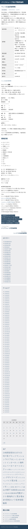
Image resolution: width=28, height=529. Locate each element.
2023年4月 (6, 364)
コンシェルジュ (17, 472)
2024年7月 (6, 337)
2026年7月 (6, 293)
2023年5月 (6, 362)
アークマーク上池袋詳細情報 (11, 517)
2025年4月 (6, 320)
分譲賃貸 (14, 490)
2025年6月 (6, 317)
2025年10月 (7, 309)
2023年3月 (6, 366)
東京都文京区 (7, 258)
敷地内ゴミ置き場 (5, 223)
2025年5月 (6, 319)
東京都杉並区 (7, 261)
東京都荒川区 (7, 276)
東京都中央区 (7, 243)
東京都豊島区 (7, 280)
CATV (11, 215)
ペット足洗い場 (11, 487)
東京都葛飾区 (7, 278)
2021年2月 (6, 412)
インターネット (5, 219)
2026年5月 (6, 297)
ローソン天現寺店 (5, 198)
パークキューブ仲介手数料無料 (12, 2)
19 (10, 433)
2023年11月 (7, 351)
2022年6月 (6, 382)
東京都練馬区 (7, 274)
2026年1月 (6, 304)
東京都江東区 (7, 267)
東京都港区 (4, 9)
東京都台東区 (7, 250)
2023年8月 (6, 357)
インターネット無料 (15, 462)
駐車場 (18, 500)
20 (13, 433)
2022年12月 (7, 371)
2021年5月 (6, 406)
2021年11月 (6, 395)
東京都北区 (7, 247)
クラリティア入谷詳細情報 (10, 513)
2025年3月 (6, 322)
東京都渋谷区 (7, 269)
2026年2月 (6, 302)
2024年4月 (6, 342)
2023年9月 (6, 355)
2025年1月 (6, 326)
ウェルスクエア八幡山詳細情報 (11, 515)
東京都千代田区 (8, 249)
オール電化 (8, 469)
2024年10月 (7, 331)
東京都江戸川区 (8, 265)
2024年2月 (6, 346)
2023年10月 (7, 353)
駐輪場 (17, 223)
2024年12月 (7, 328)
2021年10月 (7, 397)
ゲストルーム (8, 472)
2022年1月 (6, 391)
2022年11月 (7, 373)
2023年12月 (7, 350)
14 (16, 430)
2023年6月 (6, 360)
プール (19, 483)
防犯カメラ (12, 223)
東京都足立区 (7, 281)
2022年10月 (7, 375)
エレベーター (12, 219)
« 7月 (4, 442)
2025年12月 (7, 306)
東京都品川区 (7, 252)
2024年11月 (7, 330)
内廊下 (10, 221)
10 (4, 430)
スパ (14, 474)
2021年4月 (6, 408)
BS (8, 215)
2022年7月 (6, 381)
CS (14, 215)
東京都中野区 (7, 245)
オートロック (19, 219)
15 (19, 430)
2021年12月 (7, 393)
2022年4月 (6, 386)
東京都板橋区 (7, 263)
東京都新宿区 (7, 259)
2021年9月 (6, 399)
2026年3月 (6, 300)
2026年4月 (6, 299)
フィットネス (14, 484)
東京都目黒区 (7, 272)
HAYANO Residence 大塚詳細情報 (12, 521)
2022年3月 (6, 388)
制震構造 (19, 490)
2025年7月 (6, 315)
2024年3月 (6, 344)
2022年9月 (6, 377)
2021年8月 (6, 401)
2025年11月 (7, 308)
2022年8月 (6, 379)
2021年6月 (6, 404)
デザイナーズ (4, 221)
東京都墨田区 (7, 254)
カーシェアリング (15, 469)
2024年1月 (6, 348)
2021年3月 (6, 410)
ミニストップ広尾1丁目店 (7, 202)
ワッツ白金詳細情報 (6, 80)
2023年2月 (6, 368)
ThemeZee (16, 526)
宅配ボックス (15, 221)
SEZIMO (17, 9)
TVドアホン (16, 217)
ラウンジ (20, 487)
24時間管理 (4, 215)
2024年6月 (6, 339)
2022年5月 (6, 384)
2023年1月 (6, 370)
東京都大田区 (7, 256)
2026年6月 (6, 295)
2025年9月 (6, 311)
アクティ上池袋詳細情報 (10, 519)
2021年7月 (6, 402)
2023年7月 (6, 359)
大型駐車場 (13, 493)
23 (23, 433)
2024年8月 (6, 335)
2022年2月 (6, 390)
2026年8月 (6, 291)
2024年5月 (6, 340)
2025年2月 (6, 324)
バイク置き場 (11, 480)
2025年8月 (6, 313)
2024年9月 (6, 333)
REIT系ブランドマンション (7, 217)
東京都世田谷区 (8, 241)
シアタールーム (9, 474)
